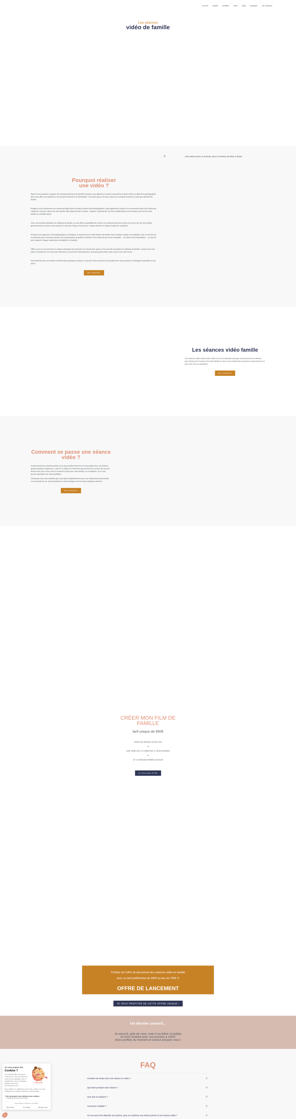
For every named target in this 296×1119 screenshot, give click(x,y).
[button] (94, 272)
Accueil (205, 6)
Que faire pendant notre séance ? (102, 1087)
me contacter (267, 6)
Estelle (215, 6)
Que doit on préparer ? (97, 1097)
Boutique (253, 6)
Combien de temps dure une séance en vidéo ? (109, 1078)
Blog (244, 6)
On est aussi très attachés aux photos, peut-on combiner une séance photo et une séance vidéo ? (132, 1115)
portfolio (225, 6)
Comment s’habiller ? (97, 1106)
